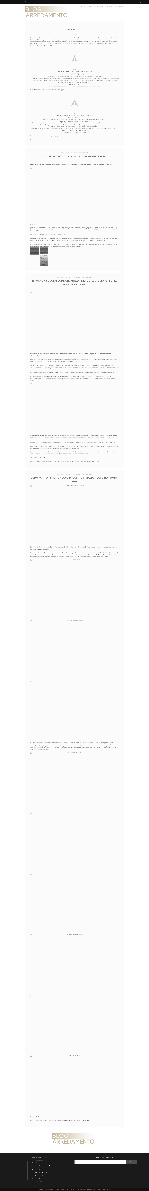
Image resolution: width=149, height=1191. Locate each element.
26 (49, 1175)
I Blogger (50, 2)
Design (83, 6)
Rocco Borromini (103, 555)
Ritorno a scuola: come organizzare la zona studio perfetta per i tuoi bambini (57, 461)
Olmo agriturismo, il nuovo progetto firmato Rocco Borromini (74, 477)
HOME (28, 2)
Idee (110, 6)
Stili (106, 6)
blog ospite (77, 26)
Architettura (98, 6)
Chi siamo (34, 2)
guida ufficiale (91, 240)
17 (42, 1172)
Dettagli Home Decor (85, 277)
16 (39, 1172)
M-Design (85, 26)
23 (39, 1175)
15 (36, 1172)
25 (46, 1175)
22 (36, 1175)
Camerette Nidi (42, 457)
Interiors (90, 6)
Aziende (121, 6)
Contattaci (42, 2)
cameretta (76, 448)
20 (29, 1175)
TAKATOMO (74, 29)
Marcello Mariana (42, 1117)
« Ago (37, 1181)
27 (29, 1178)
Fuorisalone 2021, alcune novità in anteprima (74, 156)
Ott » (41, 1181)
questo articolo (56, 240)
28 (32, 1178)
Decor (116, 6)
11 (46, 1169)
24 (43, 1175)
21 (32, 1175)
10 (43, 1169)
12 (49, 1169)
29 (36, 1178)
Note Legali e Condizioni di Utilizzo (99, 1189)
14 (32, 1172)
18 (46, 1172)
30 (39, 1178)
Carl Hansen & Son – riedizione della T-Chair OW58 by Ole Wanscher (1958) (44, 262)
